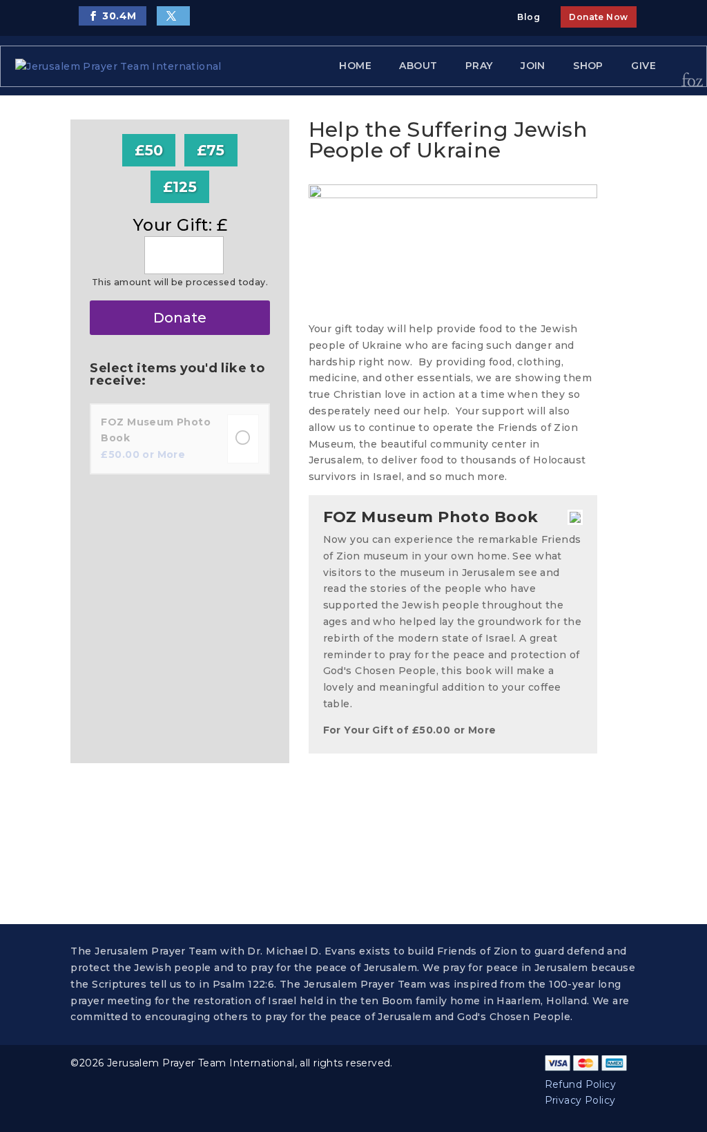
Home (355, 65)
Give (643, 65)
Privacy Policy (580, 1100)
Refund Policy (580, 1084)
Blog (528, 17)
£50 (149, 150)
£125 (180, 186)
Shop (588, 65)
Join (533, 65)
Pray (479, 65)
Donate (179, 317)
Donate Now (598, 17)
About (418, 65)
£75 (211, 150)
